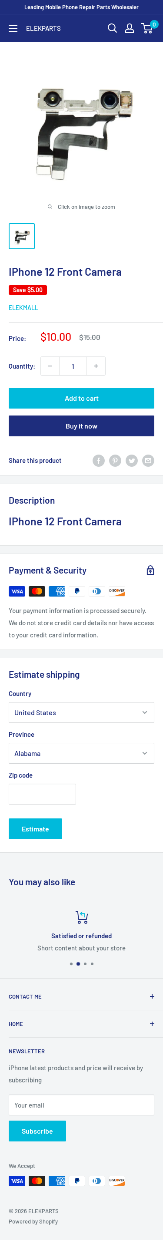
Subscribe (37, 1131)
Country (20, 693)
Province (21, 734)
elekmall (23, 307)
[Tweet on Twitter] (132, 460)
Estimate (35, 828)
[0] (147, 28)
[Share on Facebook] (99, 460)
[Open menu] (13, 28)
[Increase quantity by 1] (96, 366)
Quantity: (22, 366)
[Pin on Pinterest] (115, 460)
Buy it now (81, 426)
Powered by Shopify (33, 1221)
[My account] (129, 28)
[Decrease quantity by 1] (50, 366)
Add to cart (82, 398)
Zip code (21, 775)
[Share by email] (148, 460)
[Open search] (112, 28)
